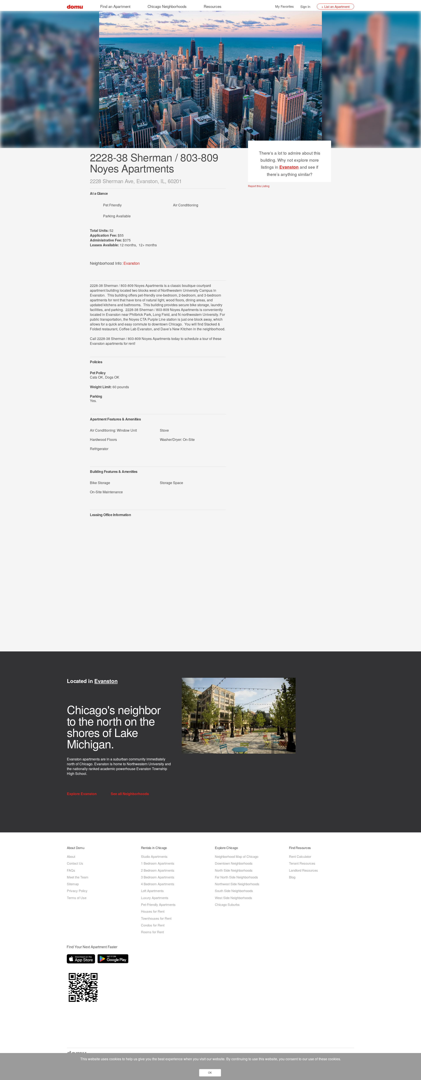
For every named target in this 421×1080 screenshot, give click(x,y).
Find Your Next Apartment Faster (92, 946)
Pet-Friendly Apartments (158, 904)
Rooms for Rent (152, 932)
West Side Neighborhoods (233, 897)
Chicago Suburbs (227, 904)
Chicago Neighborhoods (167, 6)
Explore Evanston (82, 793)
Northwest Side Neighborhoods (237, 884)
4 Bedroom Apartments (157, 884)
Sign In (305, 6)
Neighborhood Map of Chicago (236, 856)
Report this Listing (258, 186)
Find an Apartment (115, 6)
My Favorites (284, 6)
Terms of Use (76, 897)
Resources (212, 6)
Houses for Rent (152, 911)
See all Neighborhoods (130, 793)
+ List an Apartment (335, 6)
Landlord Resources (303, 870)
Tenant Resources (302, 863)
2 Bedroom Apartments (157, 870)
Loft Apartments (152, 890)
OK (210, 1072)
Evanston (131, 263)
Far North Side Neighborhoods (236, 877)
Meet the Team (77, 877)
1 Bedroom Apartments (157, 863)
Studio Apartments (154, 856)
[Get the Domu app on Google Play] (113, 959)
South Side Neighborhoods (234, 890)
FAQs (71, 870)
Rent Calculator (300, 856)
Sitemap (73, 884)
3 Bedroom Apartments (157, 877)
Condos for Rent (152, 925)
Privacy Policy (77, 890)
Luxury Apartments (154, 897)
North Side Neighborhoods (234, 870)
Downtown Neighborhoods (234, 863)
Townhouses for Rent (156, 918)
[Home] (75, 6)
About (71, 856)
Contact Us (75, 863)
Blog (292, 877)
